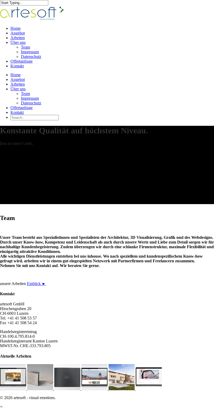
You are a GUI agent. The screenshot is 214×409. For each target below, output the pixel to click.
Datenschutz (31, 56)
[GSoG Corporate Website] (13, 389)
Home (15, 28)
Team (25, 47)
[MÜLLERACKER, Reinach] (122, 389)
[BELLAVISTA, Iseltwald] (67, 389)
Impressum (30, 52)
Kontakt (17, 66)
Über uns (18, 42)
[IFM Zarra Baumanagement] (95, 389)
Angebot (17, 33)
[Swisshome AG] (149, 389)
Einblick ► (36, 283)
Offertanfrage (21, 61)
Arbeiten (17, 37)
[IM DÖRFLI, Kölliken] (40, 389)
